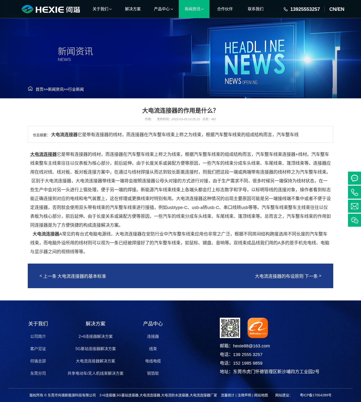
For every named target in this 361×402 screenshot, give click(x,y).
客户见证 (38, 349)
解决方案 (95, 324)
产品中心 (153, 324)
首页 (39, 89)
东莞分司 (38, 373)
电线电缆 (153, 361)
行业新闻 (76, 89)
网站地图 (261, 395)
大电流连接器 (46, 234)
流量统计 (228, 395)
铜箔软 (153, 373)
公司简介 (38, 336)
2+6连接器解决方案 (96, 336)
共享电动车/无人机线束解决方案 (96, 373)
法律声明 (244, 395)
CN (332, 9)
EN (341, 9)
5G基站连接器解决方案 (95, 349)
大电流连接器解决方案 (95, 361)
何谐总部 (38, 361)
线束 (153, 349)
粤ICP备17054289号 (316, 395)
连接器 (153, 336)
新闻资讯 (56, 89)
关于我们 (38, 324)
